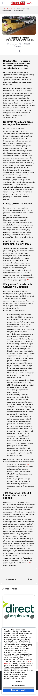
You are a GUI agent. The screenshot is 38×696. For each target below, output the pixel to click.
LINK (27, 280)
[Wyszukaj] (3, 3)
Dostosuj (19, 681)
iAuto (4, 9)
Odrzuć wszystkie (18, 686)
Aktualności (11, 9)
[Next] (32, 617)
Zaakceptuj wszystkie (18, 690)
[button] (19, 51)
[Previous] (6, 617)
